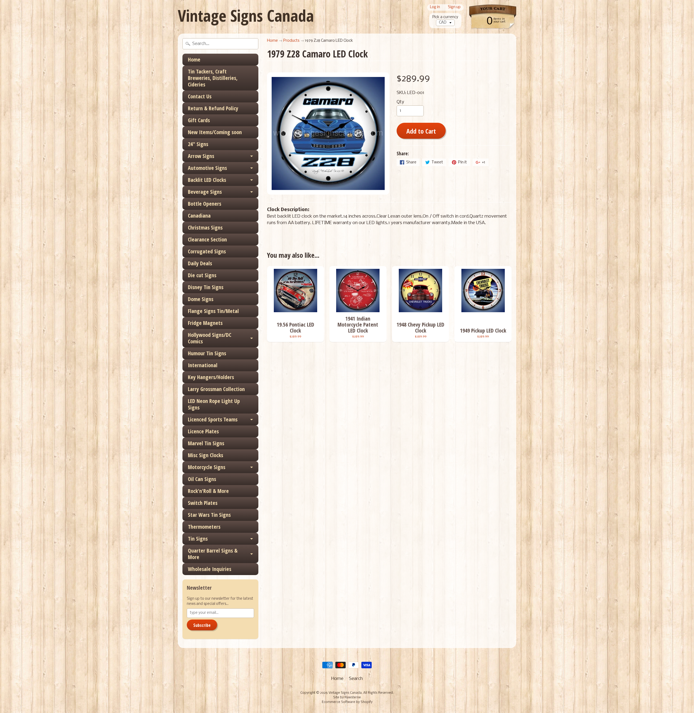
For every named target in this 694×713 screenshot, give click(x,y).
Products (291, 41)
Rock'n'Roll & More (208, 491)
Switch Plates (202, 502)
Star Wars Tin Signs (209, 514)
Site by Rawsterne (347, 697)
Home (194, 59)
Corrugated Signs (207, 251)
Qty (400, 102)
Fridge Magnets (205, 323)
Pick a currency (445, 17)
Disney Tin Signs (205, 287)
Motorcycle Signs (206, 467)
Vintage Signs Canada (246, 15)
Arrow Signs (201, 156)
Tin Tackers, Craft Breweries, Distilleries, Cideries (212, 78)
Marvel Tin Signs (206, 443)
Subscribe (202, 625)
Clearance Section (207, 239)
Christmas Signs (205, 227)
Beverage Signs (205, 191)
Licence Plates (203, 431)
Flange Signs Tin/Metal (213, 311)
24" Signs (198, 144)
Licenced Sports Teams (212, 419)
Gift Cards (199, 120)
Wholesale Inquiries (209, 569)
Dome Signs (200, 299)
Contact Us (199, 96)
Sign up (454, 7)
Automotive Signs (207, 168)
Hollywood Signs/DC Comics (209, 338)
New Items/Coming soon (215, 132)
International (202, 365)
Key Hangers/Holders (211, 377)
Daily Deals (200, 263)
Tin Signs (198, 538)
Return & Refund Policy (213, 108)
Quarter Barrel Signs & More (212, 554)
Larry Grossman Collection (216, 389)
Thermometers (204, 526)
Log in (435, 7)
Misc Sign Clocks (205, 455)
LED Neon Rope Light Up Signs (214, 404)
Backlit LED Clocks (207, 179)
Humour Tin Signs (207, 353)
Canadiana (199, 215)
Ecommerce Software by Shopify (347, 702)
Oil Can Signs (202, 479)
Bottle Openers (204, 203)
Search (356, 678)
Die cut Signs (202, 275)
